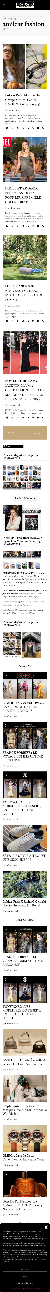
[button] (46, 1226)
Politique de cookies (14, 1289)
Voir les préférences (25, 1283)
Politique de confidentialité (32, 1289)
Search (37, 432)
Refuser (25, 1276)
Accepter (25, 1269)
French (8, 446)
